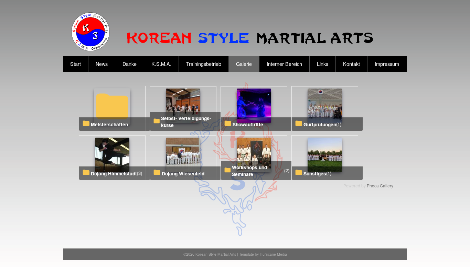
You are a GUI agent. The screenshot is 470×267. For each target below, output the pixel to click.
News (102, 63)
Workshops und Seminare (249, 170)
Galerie (244, 63)
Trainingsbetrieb (203, 63)
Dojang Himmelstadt (114, 173)
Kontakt (351, 63)
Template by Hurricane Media (263, 254)
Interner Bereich (284, 63)
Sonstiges (314, 173)
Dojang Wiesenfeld (183, 173)
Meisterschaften (109, 124)
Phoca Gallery (380, 185)
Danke (129, 63)
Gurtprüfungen (319, 124)
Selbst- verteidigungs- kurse (186, 121)
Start (75, 63)
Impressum (387, 63)
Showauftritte (248, 124)
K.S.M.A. (161, 63)
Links (322, 63)
